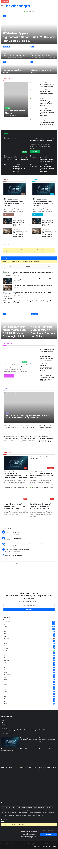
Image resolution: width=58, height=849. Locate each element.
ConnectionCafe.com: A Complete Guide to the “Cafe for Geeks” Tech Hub (43, 56)
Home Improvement (9, 669)
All (38, 78)
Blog (32, 46)
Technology (6, 46)
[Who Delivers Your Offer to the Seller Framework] (30, 83)
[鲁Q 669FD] (7, 534)
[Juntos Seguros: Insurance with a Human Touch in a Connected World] (30, 119)
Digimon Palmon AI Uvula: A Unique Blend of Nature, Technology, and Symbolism (41, 70)
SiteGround (49, 843)
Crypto (6, 648)
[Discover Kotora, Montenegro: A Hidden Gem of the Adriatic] (30, 90)
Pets (5, 682)
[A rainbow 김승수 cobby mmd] (7, 551)
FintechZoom (15, 810)
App (5, 662)
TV (5, 689)
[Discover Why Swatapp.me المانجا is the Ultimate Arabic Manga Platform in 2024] (7, 545)
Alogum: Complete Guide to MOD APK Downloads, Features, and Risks (14, 56)
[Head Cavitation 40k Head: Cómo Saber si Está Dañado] (48, 757)
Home (34, 846)
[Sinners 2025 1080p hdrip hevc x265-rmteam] (29, 772)
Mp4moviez (4, 815)
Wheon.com (40, 815)
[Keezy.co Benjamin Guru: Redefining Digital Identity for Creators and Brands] (30, 109)
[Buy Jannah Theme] (29, 11)
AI (31, 61)
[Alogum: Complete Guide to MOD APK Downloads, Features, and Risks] (15, 51)
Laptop (6, 698)
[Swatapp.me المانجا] (7, 557)
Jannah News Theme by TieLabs (29, 843)
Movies (6, 629)
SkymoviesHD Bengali (21, 815)
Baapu (13, 807)
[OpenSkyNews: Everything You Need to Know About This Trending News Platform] (15, 66)
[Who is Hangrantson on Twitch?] (10, 783)
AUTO (5, 655)
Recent (10, 266)
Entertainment (7, 674)
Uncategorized (7, 657)
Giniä (21, 810)
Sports (6, 645)
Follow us (4, 819)
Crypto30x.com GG (6, 810)
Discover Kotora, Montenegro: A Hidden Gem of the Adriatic (46, 93)
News (5, 631)
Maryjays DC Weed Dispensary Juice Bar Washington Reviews (42, 812)
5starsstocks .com (6, 807)
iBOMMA (33, 810)
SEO (4, 16)
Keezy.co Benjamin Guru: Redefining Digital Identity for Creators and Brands (46, 113)
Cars (5, 672)
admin (7, 115)
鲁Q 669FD (16, 532)
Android (6, 691)
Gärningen (26, 810)
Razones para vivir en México (41, 140)
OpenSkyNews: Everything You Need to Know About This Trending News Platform (14, 70)
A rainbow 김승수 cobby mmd (21, 549)
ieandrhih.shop (40, 810)
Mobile (6, 677)
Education (6, 660)
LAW (5, 679)
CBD (5, 703)
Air (5, 686)
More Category (52, 846)
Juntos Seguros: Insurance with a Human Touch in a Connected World (46, 123)
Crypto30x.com (49, 807)
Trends (6, 626)
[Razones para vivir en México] (16, 99)
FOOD (5, 633)
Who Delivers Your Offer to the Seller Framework (46, 85)
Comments (47, 266)
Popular (28, 266)
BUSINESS (47, 78)
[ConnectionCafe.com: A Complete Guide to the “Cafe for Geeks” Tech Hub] (43, 51)
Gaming (6, 641)
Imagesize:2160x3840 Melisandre (9, 812)
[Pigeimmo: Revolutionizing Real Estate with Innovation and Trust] (30, 98)
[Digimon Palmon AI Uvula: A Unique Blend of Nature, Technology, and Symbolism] (43, 66)
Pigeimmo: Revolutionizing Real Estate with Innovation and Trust (46, 102)
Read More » (35, 151)
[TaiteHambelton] (7, 540)
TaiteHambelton (17, 538)
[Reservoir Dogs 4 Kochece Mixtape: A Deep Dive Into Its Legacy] (48, 773)
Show (5, 694)
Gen (5, 696)
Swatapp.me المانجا (18, 555)
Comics (6, 665)
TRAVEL (42, 78)
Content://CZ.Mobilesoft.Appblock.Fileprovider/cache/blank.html (30, 807)
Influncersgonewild (23, 812)
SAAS (5, 684)
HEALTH (6, 643)
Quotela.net (11, 815)
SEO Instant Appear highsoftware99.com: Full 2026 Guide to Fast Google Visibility (29, 37)
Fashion (6, 653)
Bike (5, 701)
